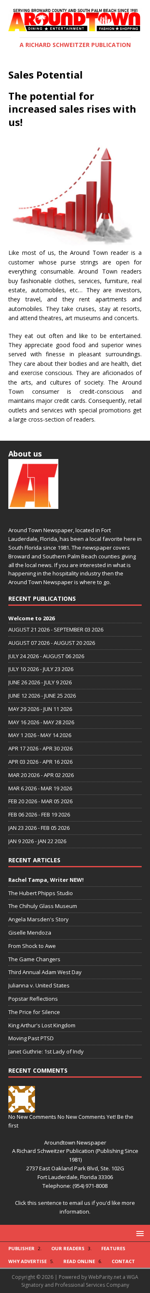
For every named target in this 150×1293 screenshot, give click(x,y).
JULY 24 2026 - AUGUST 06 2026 (46, 656)
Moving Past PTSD (31, 1038)
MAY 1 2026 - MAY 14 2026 (39, 735)
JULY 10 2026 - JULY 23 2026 (40, 669)
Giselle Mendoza (29, 932)
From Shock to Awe (32, 946)
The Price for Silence (34, 1012)
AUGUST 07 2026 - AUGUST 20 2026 (51, 642)
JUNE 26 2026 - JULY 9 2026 (40, 682)
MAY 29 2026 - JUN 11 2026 (40, 709)
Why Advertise (27, 1261)
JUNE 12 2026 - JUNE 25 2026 (42, 695)
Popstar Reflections (33, 998)
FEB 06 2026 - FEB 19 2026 (39, 814)
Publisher (21, 1248)
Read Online (79, 1261)
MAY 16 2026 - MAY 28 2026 (41, 722)
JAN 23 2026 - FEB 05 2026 (39, 828)
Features (113, 1248)
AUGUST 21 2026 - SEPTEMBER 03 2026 (55, 629)
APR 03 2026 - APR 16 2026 (40, 761)
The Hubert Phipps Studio (40, 893)
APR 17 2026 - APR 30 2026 (40, 748)
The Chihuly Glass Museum (42, 906)
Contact (123, 1261)
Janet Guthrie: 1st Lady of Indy (46, 1051)
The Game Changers (34, 959)
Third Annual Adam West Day (45, 972)
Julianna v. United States (39, 985)
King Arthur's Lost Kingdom (41, 1025)
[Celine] (21, 1108)
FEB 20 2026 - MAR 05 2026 (40, 801)
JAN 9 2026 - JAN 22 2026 (37, 841)
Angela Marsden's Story (38, 919)
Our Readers (68, 1248)
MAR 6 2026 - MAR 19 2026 (40, 788)
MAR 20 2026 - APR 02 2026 (41, 775)
